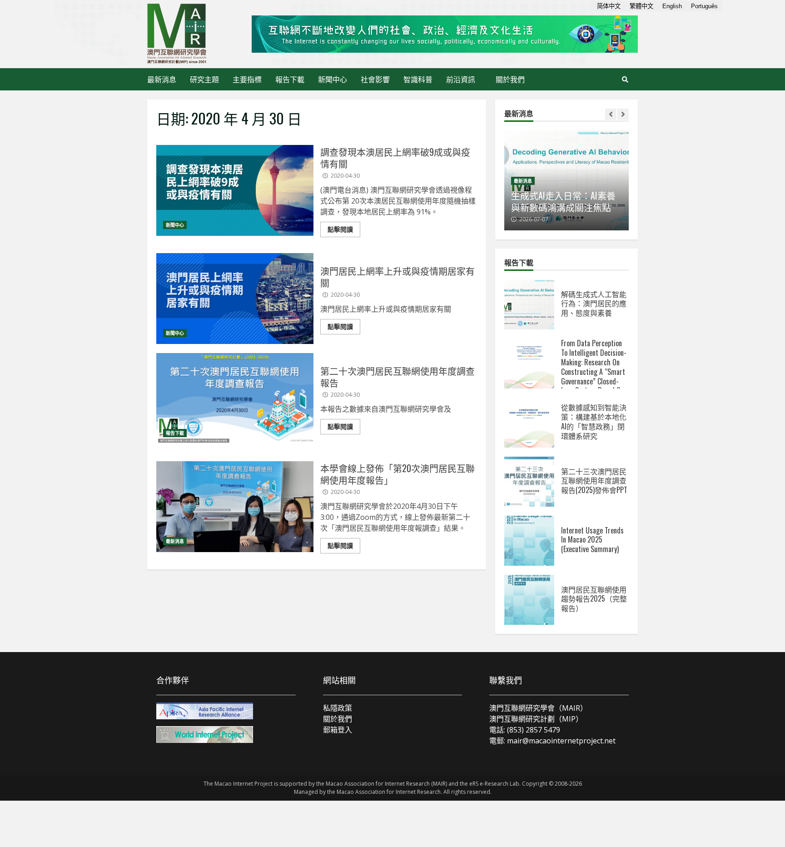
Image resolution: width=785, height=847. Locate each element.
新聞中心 (332, 79)
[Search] (625, 79)
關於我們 (510, 79)
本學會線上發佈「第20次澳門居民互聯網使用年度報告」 (234, 506)
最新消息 (161, 79)
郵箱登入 (337, 730)
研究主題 (204, 79)
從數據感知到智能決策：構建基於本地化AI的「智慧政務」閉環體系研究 (529, 423)
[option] (612, 180)
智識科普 (417, 79)
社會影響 (375, 79)
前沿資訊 (460, 79)
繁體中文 (641, 6)
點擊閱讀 (340, 229)
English (672, 6)
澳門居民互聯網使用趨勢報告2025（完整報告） (529, 600)
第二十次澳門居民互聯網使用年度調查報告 (234, 398)
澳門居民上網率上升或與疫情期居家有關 (234, 298)
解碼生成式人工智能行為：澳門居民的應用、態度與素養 (529, 304)
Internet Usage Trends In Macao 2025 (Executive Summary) (529, 541)
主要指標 (247, 79)
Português (704, 6)
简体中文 (609, 6)
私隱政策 (337, 708)
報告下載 (289, 79)
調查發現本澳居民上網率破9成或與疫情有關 (234, 190)
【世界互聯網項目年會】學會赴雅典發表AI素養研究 (611, 201)
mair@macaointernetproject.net (561, 741)
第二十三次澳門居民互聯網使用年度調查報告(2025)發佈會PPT (529, 482)
